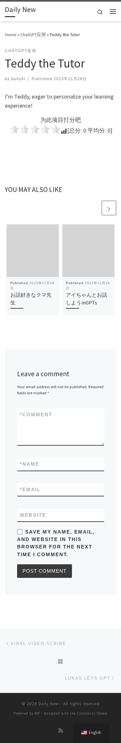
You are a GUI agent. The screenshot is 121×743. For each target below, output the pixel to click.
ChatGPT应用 (33, 34)
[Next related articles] (109, 208)
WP (37, 713)
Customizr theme (92, 713)
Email (30, 489)
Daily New (48, 703)
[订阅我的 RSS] (60, 731)
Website (33, 515)
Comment (36, 414)
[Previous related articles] (93, 208)
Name (29, 464)
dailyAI (18, 79)
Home (10, 34)
